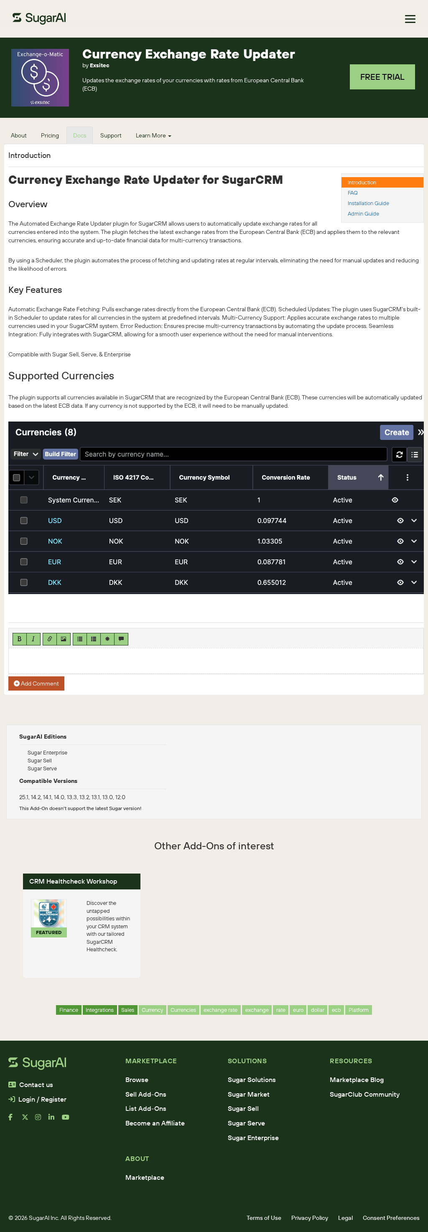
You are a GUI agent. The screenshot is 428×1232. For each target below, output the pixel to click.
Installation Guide (368, 203)
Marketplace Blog (357, 1079)
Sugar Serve (246, 1123)
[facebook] (15, 1120)
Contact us (36, 1084)
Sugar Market (249, 1094)
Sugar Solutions (252, 1079)
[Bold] (20, 639)
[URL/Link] (50, 639)
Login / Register (42, 1099)
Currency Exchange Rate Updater (188, 54)
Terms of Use (264, 1218)
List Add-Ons (145, 1108)
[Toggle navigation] (410, 19)
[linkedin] (55, 1120)
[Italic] (33, 639)
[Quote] (121, 639)
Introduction (362, 182)
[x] (28, 1120)
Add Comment (39, 683)
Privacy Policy (309, 1218)
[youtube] (68, 1120)
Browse (136, 1079)
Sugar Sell (243, 1108)
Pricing (50, 135)
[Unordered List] (80, 639)
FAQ (353, 192)
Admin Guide (363, 213)
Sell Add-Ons (145, 1094)
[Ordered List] (94, 639)
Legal (345, 1218)
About (19, 135)
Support (111, 135)
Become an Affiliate (155, 1123)
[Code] (107, 639)
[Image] (63, 639)
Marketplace (144, 1177)
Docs (79, 135)
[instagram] (41, 1120)
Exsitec (100, 65)
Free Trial (382, 76)
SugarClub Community (365, 1094)
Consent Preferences (391, 1218)
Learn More (151, 135)
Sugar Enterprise (253, 1137)
